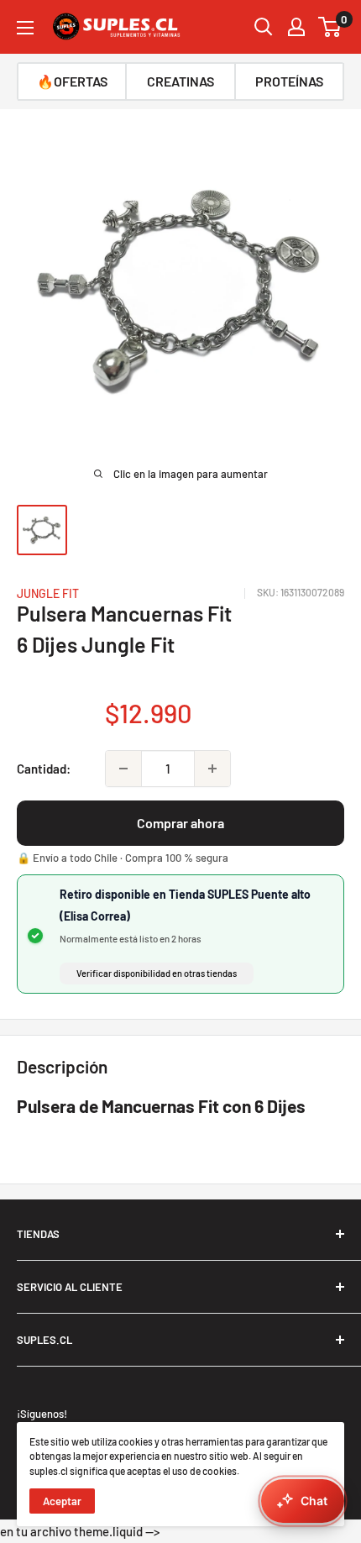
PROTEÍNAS (289, 81)
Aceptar (62, 1501)
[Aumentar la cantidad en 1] (212, 768)
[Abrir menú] (25, 27)
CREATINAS (180, 81)
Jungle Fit (48, 593)
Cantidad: (44, 768)
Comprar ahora (180, 823)
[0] (330, 27)
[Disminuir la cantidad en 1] (123, 768)
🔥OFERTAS (72, 81)
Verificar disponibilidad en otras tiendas (156, 973)
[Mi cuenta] (296, 27)
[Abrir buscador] (263, 27)
